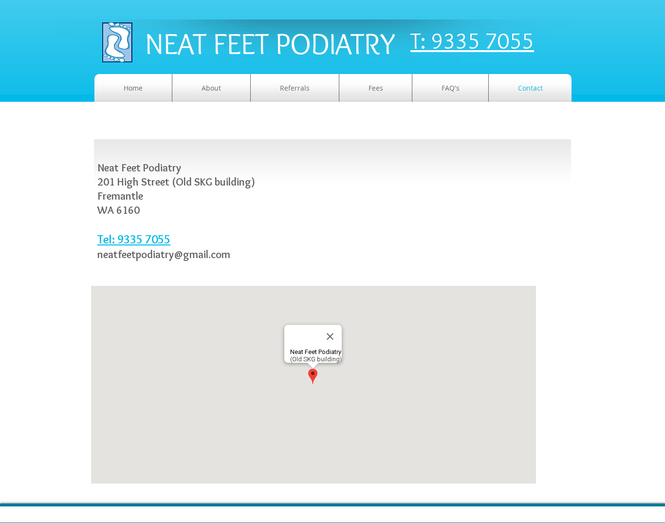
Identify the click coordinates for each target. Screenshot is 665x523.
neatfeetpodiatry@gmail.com (163, 254)
